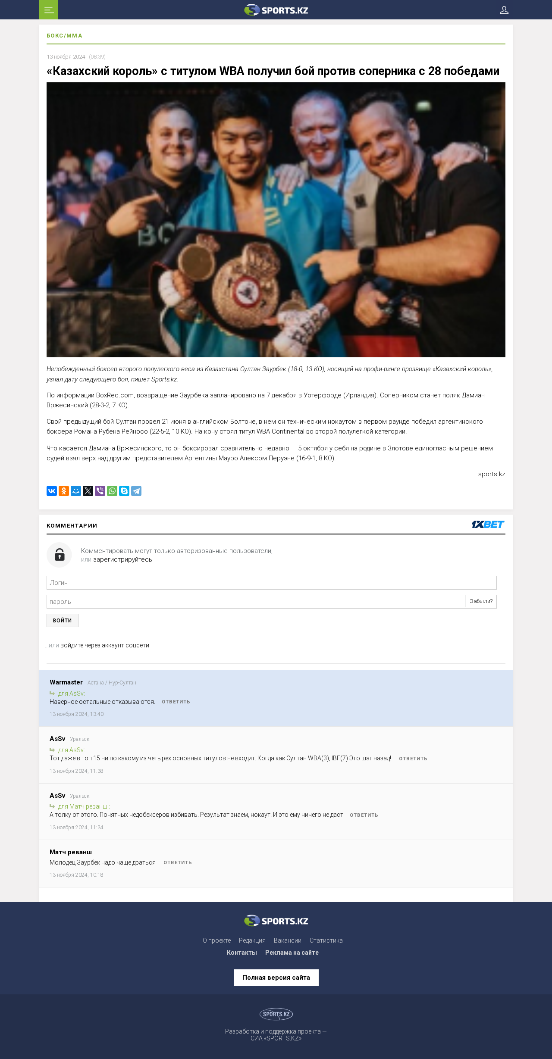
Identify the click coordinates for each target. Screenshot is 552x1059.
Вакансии (287, 940)
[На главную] (276, 9)
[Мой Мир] (76, 491)
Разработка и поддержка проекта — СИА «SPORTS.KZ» (276, 1035)
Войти (62, 621)
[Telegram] (136, 491)
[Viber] (100, 491)
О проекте (217, 940)
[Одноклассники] (64, 491)
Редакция (252, 940)
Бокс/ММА (64, 35)
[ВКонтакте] (52, 491)
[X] (88, 491)
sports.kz (491, 474)
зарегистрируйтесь (122, 559)
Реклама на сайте (292, 952)
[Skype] (124, 491)
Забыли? (481, 601)
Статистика (326, 940)
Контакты (242, 952)
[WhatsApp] (112, 491)
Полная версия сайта (276, 977)
